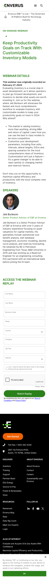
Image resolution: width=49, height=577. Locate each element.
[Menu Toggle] (35, 5)
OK (24, 573)
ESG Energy (8, 482)
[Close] (43, 555)
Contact (30, 470)
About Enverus (33, 466)
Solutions (7, 466)
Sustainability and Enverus (34, 479)
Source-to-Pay (9, 487)
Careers (30, 474)
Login (5, 529)
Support (6, 474)
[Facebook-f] (33, 508)
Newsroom (7, 508)
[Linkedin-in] (28, 508)
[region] (24, 564)
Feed (5, 516)
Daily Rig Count (9, 521)
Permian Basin (9, 478)
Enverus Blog (8, 512)
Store (5, 495)
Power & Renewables (12, 491)
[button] (41, 5)
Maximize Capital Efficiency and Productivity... (23, 550)
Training (6, 470)
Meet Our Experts (10, 525)
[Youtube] (38, 508)
